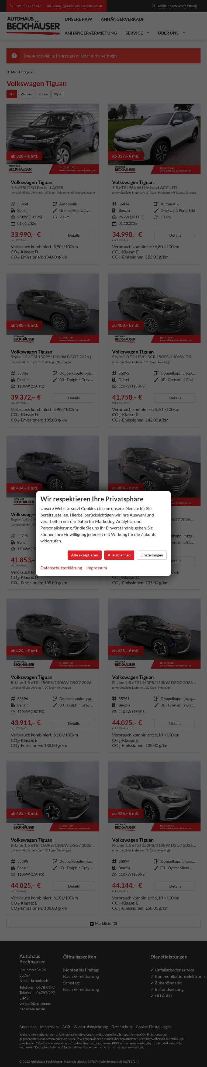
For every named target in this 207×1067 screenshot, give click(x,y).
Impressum (96, 567)
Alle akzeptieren (84, 555)
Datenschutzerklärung (61, 567)
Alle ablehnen (119, 555)
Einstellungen (151, 555)
